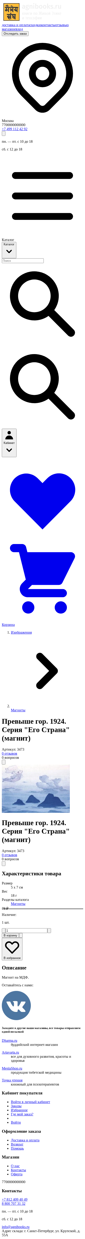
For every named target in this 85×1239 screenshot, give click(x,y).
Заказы (16, 1106)
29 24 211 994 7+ (14, 129)
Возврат (17, 1144)
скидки (35, 25)
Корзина (8, 625)
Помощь (17, 1148)
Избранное (19, 1110)
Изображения (21, 632)
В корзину (10, 935)
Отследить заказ (15, 33)
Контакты (18, 1170)
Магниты (18, 710)
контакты (48, 25)
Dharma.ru (9, 1040)
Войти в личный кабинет (30, 1102)
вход (19, 29)
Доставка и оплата (25, 1140)
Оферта (16, 1174)
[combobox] (23, 260)
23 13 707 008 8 (13, 1203)
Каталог (9, 244)
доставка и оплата (16, 25)
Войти (16, 1122)
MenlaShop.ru (12, 1068)
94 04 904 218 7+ (14, 1199)
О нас (15, 1166)
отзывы (61, 25)
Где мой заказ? (22, 1114)
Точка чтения (12, 1080)
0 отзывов (9, 753)
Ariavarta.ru (10, 1052)
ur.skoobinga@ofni (15, 1227)
